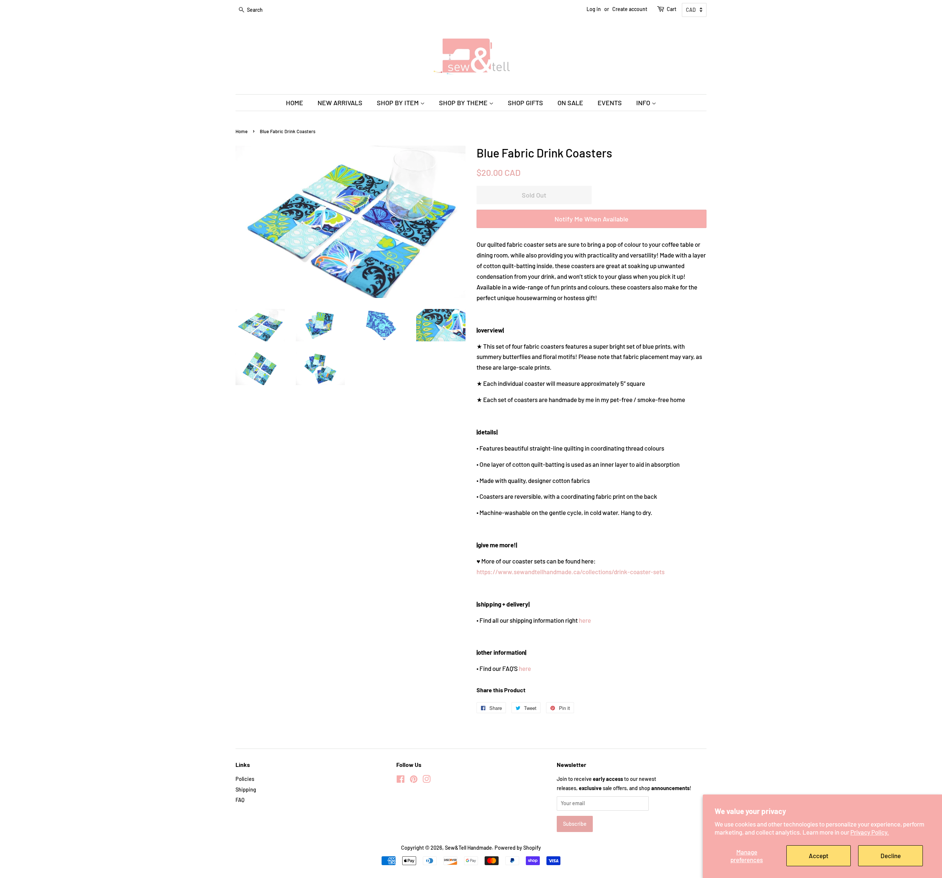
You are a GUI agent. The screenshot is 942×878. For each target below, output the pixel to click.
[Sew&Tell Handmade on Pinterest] (414, 780)
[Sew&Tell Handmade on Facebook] (400, 780)
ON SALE (570, 103)
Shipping (246, 789)
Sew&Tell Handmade (468, 848)
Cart (671, 9)
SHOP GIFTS (525, 103)
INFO (644, 103)
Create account (629, 9)
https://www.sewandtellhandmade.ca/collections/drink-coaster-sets (571, 571)
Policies (245, 779)
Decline (891, 855)
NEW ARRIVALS (340, 103)
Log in (594, 9)
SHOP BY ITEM (398, 103)
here (585, 620)
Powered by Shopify (518, 848)
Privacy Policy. (869, 832)
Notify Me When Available (591, 219)
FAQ (240, 800)
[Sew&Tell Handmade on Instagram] (426, 780)
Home (242, 131)
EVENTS (610, 103)
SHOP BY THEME (464, 103)
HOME (294, 103)
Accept (818, 855)
